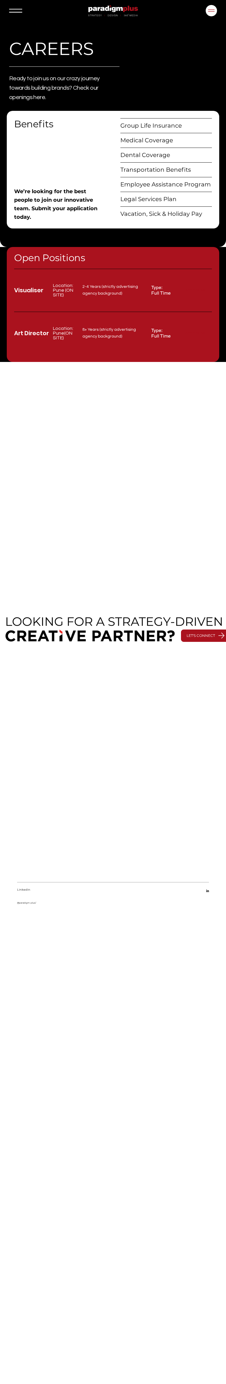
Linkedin (23, 889)
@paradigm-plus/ (26, 902)
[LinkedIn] (207, 891)
